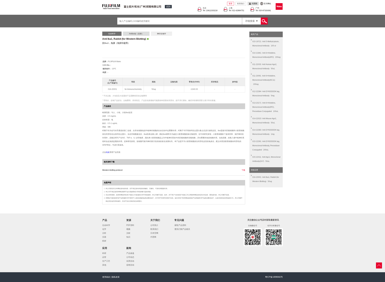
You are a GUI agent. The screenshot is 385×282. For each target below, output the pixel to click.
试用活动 (130, 261)
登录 (230, 4)
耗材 (104, 241)
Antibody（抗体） (136, 34)
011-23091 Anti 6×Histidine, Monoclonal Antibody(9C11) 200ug (264, 80)
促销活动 (130, 265)
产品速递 (130, 253)
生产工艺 (106, 261)
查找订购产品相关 (182, 229)
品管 (104, 257)
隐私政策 (116, 277)
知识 (128, 237)
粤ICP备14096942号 (274, 277)
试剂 (168, 6)
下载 (243, 170)
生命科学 (112, 34)
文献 (128, 233)
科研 (104, 253)
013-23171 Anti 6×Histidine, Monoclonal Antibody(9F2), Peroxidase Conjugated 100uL (265, 107)
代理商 (153, 237)
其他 (104, 265)
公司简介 (154, 225)
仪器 (104, 237)
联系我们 (240, 4)
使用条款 (106, 277)
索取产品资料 (180, 225)
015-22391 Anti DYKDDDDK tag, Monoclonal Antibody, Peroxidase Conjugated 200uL (266, 145)
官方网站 (267, 4)
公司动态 (130, 257)
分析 (104, 233)
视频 (128, 229)
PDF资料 (130, 225)
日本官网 (154, 233)
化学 (104, 229)
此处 (107, 152)
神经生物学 (161, 34)
